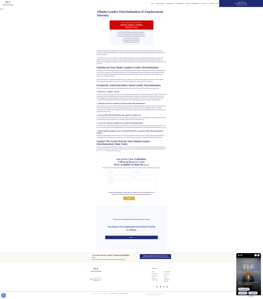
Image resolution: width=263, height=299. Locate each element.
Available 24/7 (97, 279)
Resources (204, 3)
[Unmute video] (239, 255)
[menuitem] (2, 9)
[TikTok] (167, 287)
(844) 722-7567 (101, 150)
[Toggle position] (256, 255)
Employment (179, 3)
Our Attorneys (159, 3)
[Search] (217, 3)
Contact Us (212, 3)
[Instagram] (164, 287)
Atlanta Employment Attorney (167, 280)
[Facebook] (161, 287)
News (165, 275)
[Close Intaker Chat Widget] (258, 255)
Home (152, 3)
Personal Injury (170, 3)
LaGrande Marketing (124, 293)
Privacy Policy (112, 293)
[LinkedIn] (157, 287)
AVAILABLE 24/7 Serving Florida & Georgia (242, 3)
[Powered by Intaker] (251, 296)
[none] (2, 9)
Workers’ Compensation (192, 3)
